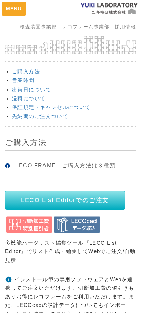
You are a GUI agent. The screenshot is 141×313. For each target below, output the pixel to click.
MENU (14, 8)
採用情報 (125, 26)
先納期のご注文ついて (40, 116)
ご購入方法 (26, 71)
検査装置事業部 (41, 26)
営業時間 (23, 80)
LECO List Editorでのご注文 (65, 200)
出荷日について (31, 89)
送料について (29, 98)
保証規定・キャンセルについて (51, 107)
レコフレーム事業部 (88, 26)
